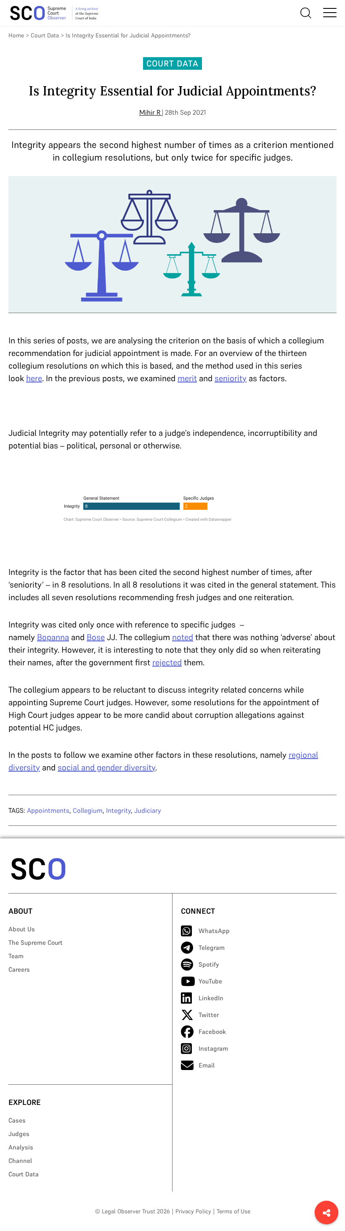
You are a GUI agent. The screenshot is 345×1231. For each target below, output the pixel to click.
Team (16, 956)
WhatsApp (214, 931)
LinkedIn (211, 998)
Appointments (48, 810)
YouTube (210, 981)
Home (16, 35)
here (34, 378)
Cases (17, 1120)
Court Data (45, 35)
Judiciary (147, 810)
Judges (18, 1134)
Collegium (88, 810)
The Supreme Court (35, 942)
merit (187, 378)
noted (182, 637)
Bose (96, 637)
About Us (21, 929)
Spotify (209, 964)
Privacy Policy (193, 1211)
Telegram (212, 948)
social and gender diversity (106, 767)
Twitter (209, 1015)
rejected (167, 662)
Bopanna (53, 637)
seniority (231, 378)
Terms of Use (233, 1211)
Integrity (118, 810)
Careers (19, 969)
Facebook (212, 1032)
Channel (20, 1161)
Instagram (213, 1048)
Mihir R (149, 112)
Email (207, 1065)
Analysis (20, 1147)
